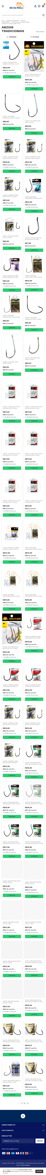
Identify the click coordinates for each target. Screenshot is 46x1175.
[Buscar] (43, 15)
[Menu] (3, 6)
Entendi (39, 1171)
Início (3, 20)
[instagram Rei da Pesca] (23, 1116)
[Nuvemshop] (23, 1165)
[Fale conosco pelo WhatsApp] (39, 6)
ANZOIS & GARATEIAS (13, 20)
